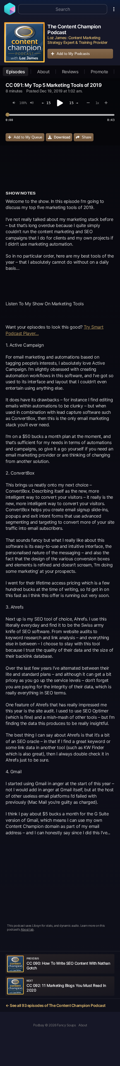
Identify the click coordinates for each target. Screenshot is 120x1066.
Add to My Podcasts (73, 54)
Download (62, 137)
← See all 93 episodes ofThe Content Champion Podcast (55, 1005)
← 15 (46, 103)
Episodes (15, 71)
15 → (73, 103)
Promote (99, 71)
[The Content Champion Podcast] (24, 42)
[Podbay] (9, 13)
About (43, 71)
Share (86, 137)
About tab (27, 929)
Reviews (70, 71)
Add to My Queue (28, 137)
